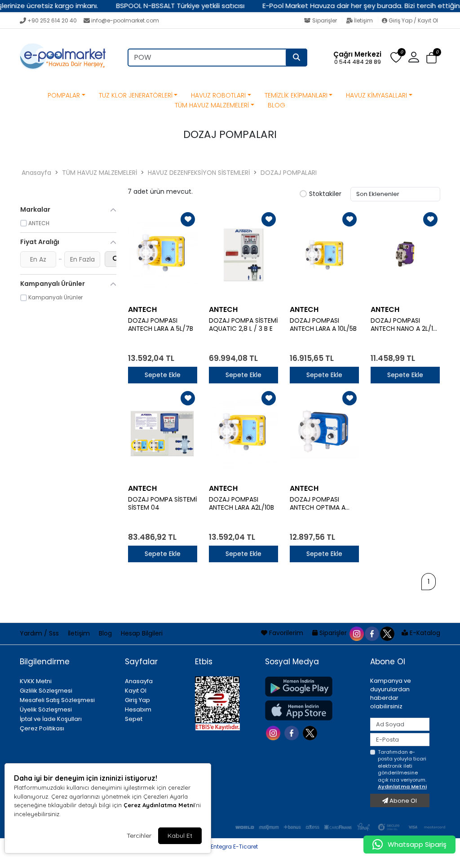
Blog (106, 633)
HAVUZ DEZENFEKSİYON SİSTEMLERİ (199, 172)
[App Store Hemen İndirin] (312, 710)
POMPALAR (64, 95)
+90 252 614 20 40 (52, 20)
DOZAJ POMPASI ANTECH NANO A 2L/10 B (404, 324)
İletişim (363, 20)
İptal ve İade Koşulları (51, 719)
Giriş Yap (137, 700)
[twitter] (386, 632)
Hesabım (138, 709)
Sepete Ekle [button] (163, 374)
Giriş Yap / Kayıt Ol (412, 20)
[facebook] (371, 632)
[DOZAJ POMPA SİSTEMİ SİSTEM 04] (162, 434)
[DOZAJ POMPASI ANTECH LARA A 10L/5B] (324, 255)
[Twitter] (311, 732)
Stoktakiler (325, 194)
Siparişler (324, 20)
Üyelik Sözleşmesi (46, 709)
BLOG (276, 105)
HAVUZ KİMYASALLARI (376, 95)
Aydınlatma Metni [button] (402, 786)
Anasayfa (36, 172)
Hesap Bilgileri (142, 633)
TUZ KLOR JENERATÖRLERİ (135, 95)
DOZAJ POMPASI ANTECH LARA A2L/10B (241, 503)
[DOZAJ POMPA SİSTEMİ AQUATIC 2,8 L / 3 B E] (243, 255)
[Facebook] (292, 732)
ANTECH (142, 309)
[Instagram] (274, 732)
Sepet (133, 719)
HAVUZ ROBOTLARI (218, 95)
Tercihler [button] (139, 835)
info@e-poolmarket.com (125, 20)
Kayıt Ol (135, 690)
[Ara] (296, 58)
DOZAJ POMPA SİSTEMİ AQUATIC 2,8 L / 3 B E (243, 324)
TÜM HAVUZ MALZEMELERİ (212, 105)
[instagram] (356, 632)
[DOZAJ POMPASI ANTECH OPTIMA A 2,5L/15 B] (324, 434)
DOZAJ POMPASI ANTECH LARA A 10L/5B (323, 324)
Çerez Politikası (42, 728)
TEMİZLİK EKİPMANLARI (296, 95)
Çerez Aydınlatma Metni (159, 805)
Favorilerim (286, 632)
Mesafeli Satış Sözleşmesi (57, 700)
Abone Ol (402, 800)
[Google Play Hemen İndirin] (312, 686)
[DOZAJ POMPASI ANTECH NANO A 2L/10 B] (405, 255)
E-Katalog (424, 632)
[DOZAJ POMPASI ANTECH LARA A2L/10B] (243, 434)
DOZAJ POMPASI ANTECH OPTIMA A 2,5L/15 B (317, 503)
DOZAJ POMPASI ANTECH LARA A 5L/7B (160, 324)
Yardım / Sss (40, 633)
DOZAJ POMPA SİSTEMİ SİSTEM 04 (162, 503)
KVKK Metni (36, 681)
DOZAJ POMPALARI (289, 172)
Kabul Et (180, 835)
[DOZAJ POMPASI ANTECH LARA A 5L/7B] (162, 255)
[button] (431, 58)
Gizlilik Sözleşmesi (46, 690)
